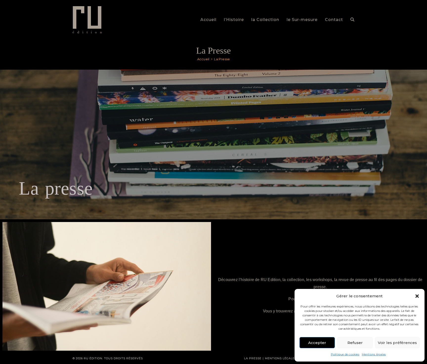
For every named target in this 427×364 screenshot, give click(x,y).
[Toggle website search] (352, 19)
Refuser (355, 342)
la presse (252, 358)
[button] (417, 296)
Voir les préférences (397, 342)
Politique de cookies (345, 354)
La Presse (222, 59)
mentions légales (281, 358)
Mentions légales (374, 354)
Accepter (317, 342)
